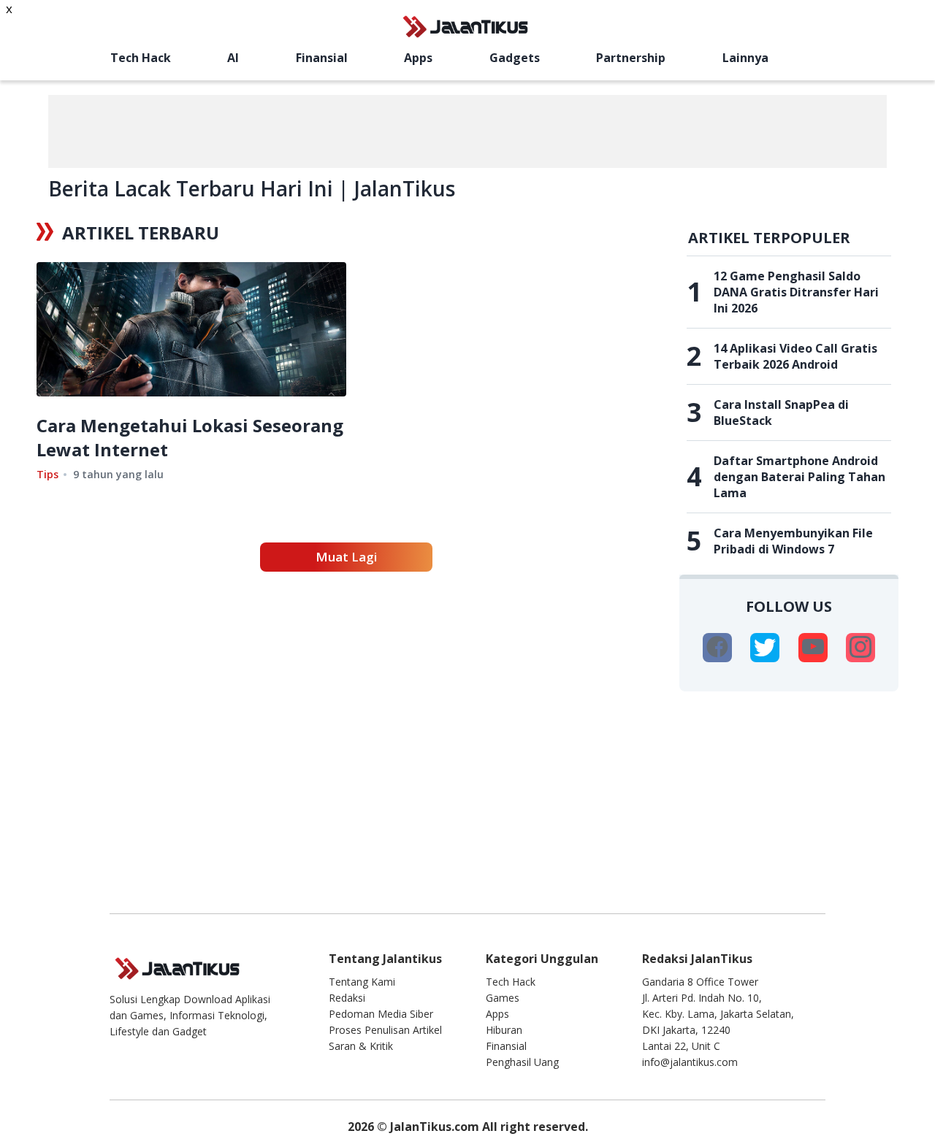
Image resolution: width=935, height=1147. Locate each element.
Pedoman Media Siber (381, 1014)
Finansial (322, 58)
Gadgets (514, 58)
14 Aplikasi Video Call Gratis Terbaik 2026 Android (795, 356)
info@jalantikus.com (690, 1062)
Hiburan (504, 1030)
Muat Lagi (346, 556)
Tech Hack (140, 58)
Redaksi (347, 998)
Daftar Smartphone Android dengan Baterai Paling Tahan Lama (799, 477)
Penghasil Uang (522, 1062)
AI (233, 58)
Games (502, 998)
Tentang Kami (362, 982)
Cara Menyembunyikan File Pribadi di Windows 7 (793, 541)
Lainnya (745, 58)
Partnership (630, 58)
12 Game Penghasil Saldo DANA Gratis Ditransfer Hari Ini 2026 (796, 292)
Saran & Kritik (361, 1046)
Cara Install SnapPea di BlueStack (781, 412)
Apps (418, 58)
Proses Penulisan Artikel (385, 1030)
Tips (47, 474)
